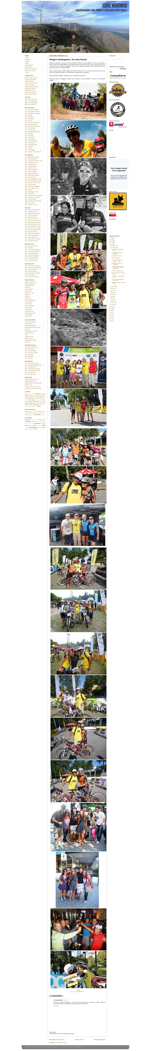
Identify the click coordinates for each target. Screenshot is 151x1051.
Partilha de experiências (30, 281)
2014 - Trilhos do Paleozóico (31, 215)
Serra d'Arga (42, 401)
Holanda (34, 425)
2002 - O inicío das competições (32, 273)
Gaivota (26, 412)
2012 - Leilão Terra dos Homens (32, 368)
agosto (112, 290)
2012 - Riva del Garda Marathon (32, 122)
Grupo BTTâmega (29, 332)
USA (28, 429)
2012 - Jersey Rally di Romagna (32, 370)
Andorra (33, 419)
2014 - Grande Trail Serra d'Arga (32, 209)
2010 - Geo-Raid (29, 133)
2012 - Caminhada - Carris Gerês (33, 239)
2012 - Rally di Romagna (31, 124)
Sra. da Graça (30, 406)
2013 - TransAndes (29, 117)
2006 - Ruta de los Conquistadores (33, 151)
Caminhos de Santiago (30, 70)
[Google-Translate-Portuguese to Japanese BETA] (123, 60)
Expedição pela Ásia (30, 90)
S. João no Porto (29, 302)
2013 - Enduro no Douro (30, 164)
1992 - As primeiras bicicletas (32, 276)
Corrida (39, 411)
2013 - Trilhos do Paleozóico (31, 235)
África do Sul (32, 429)
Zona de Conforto (29, 323)
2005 (110, 316)
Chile (34, 421)
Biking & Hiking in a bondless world (33, 383)
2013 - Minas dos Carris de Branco (33, 220)
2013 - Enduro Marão (30, 348)
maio (111, 296)
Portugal (43, 427)
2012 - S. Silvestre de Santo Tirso (33, 249)
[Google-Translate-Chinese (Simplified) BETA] (112, 60)
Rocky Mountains (33, 401)
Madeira (29, 398)
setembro (112, 288)
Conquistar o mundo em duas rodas (33, 388)
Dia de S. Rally (28, 303)
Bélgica (43, 419)
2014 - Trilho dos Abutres (31, 217)
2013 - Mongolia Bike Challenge (32, 113)
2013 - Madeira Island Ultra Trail (32, 233)
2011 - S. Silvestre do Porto (31, 258)
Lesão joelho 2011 (29, 311)
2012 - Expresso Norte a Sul (31, 173)
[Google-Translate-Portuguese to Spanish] (120, 63)
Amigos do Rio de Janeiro (31, 330)
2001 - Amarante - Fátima (31, 204)
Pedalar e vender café (30, 381)
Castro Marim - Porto (116, 255)
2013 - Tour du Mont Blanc (31, 231)
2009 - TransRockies (30, 137)
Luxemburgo (27, 427)
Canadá (28, 421)
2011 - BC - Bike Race (30, 128)
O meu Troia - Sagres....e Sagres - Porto (117, 260)
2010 (110, 306)
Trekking (42, 414)
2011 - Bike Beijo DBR (30, 374)
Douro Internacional (30, 397)
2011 (110, 244)
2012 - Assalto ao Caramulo (31, 352)
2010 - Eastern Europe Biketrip (32, 186)
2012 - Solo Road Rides (30, 171)
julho (111, 292)
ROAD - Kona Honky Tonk (31, 101)
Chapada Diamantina (37, 395)
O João (26, 57)
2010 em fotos (28, 316)
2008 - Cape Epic (29, 146)
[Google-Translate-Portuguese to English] (115, 63)
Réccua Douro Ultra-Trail (31, 68)
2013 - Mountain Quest (30, 168)
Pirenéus (32, 400)
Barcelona (31, 395)
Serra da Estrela (29, 403)
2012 (110, 241)
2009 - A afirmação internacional (32, 265)
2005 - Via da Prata (29, 193)
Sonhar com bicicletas (30, 300)
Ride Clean (27, 294)
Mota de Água (38, 412)
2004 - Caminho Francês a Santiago (33, 195)
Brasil (40, 419)
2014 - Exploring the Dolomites (32, 157)
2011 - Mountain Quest (30, 184)
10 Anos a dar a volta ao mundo (32, 386)
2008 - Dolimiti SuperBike (31, 144)
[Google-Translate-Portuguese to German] (117, 60)
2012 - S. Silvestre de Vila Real (32, 251)
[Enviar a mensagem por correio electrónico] (78, 990)
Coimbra (43, 395)
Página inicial (79, 1039)
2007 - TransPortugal (30, 150)
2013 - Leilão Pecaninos (30, 366)
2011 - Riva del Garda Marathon (32, 126)
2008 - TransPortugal (30, 142)
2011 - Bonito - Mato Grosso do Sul (33, 178)
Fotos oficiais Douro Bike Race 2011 (117, 280)
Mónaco (39, 427)
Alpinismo (27, 411)
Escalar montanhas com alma (32, 379)
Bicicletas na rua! (29, 338)
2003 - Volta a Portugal (30, 199)
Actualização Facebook (30, 88)
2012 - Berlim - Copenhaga (31, 169)
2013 (110, 240)
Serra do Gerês (36, 403)
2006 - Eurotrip (28, 190)
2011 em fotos (28, 307)
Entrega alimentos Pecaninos (32, 86)
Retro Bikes (27, 342)
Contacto (27, 72)
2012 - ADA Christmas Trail (31, 237)
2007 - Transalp (28, 148)
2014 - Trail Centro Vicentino (31, 218)
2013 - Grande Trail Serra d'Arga (32, 228)
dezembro (112, 245)
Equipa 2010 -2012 (29, 292)
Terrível (26, 334)
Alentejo (34, 394)
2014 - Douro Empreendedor (32, 363)
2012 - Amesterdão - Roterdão (32, 175)
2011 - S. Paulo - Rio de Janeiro (32, 182)
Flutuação (43, 411)
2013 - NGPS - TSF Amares (31, 347)
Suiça (26, 429)
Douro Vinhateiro (39, 397)
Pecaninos (27, 329)
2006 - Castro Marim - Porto (31, 191)
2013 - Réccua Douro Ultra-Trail (32, 224)
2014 (110, 238)
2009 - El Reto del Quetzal (31, 140)
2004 (110, 318)
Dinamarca (27, 423)
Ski (33, 414)
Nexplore (27, 63)
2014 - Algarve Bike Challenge (32, 111)
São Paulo (35, 406)
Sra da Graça (28, 298)
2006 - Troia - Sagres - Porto (31, 188)
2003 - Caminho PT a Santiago (32, 197)
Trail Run (37, 414)
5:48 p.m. (65, 1000)
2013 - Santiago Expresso (31, 166)
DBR (77, 991)
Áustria (36, 429)
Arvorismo (31, 411)
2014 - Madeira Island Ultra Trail (32, 213)
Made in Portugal (116, 257)
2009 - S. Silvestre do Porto (31, 260)
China (38, 421)
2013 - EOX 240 (28, 120)
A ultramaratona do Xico (30, 325)
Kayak (30, 412)
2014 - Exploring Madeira (31, 158)
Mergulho (33, 412)
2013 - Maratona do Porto (31, 246)
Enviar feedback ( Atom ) (61, 1042)
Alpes (38, 394)
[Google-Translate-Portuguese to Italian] (120, 60)
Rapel (31, 414)
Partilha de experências (30, 94)
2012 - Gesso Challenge (30, 350)
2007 (110, 312)
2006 (110, 314)
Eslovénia (31, 423)
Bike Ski (35, 411)
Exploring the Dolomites (30, 79)
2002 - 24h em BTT (29, 202)
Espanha (37, 423)
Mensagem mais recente (56, 1039)
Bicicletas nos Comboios (31, 340)
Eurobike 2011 (28, 309)
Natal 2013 (27, 287)
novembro (112, 247)
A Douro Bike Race (29, 285)
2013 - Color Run (29, 247)
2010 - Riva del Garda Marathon (32, 131)
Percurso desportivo (29, 305)
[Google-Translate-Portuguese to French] (115, 60)
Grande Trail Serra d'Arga (31, 83)
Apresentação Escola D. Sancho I (33, 327)
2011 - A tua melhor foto (30, 372)
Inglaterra (39, 425)
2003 (110, 320)
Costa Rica (42, 421)
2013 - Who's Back (29, 118)
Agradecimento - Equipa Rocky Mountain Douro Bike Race (118, 267)
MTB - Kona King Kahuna (31, 99)
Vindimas (27, 296)
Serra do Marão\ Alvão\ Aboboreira (35, 403)
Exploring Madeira (29, 81)
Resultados (27, 59)
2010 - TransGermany (30, 129)
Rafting (28, 414)
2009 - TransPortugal (30, 139)
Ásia (39, 406)
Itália (43, 425)
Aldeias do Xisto (28, 394)
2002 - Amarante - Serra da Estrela (33, 200)
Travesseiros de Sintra (30, 313)
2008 (110, 310)
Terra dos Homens (29, 336)
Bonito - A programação (117, 270)
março (112, 300)
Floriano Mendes (29, 289)
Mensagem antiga (99, 1039)
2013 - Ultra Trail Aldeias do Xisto (33, 226)
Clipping (27, 61)
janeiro (112, 304)
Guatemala (28, 425)
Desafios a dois (28, 384)
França (43, 423)
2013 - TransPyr (28, 115)
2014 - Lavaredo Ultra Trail (31, 211)
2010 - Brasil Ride (29, 135)
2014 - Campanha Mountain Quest (33, 365)
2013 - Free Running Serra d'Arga (33, 229)
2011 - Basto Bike (29, 356)
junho (111, 294)
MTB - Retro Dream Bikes (31, 102)
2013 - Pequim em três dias (31, 162)
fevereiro (112, 302)
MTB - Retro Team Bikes (30, 104)
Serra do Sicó (42, 404)
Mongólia (33, 427)
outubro (112, 286)
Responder (56, 1005)
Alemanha (28, 419)
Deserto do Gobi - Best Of (31, 77)
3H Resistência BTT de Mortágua (117, 253)
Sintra (26, 406)
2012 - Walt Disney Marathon (32, 256)
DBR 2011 (81, 991)
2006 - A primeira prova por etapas (33, 267)
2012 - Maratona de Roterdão (32, 255)
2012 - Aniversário (29, 354)
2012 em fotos (28, 291)
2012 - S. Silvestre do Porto (31, 253)
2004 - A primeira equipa (30, 271)
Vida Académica (29, 314)
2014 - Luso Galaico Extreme (32, 109)
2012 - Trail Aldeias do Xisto (31, 240)
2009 (110, 308)
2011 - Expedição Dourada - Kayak (33, 180)
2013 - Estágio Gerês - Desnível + (33, 222)
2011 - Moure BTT (29, 358)
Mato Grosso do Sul (36, 398)
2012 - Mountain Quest (30, 177)
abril (111, 298)
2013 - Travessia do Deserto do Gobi (33, 160)
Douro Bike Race (29, 65)
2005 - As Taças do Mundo (31, 269)
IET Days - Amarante (30, 84)
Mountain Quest (28, 66)
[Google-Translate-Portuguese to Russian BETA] (117, 63)
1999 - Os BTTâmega (30, 274)
